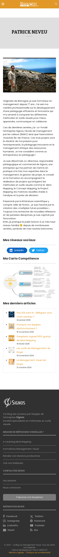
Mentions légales (16, 552)
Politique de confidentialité (38, 552)
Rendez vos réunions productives (21, 455)
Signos (20, 417)
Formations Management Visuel (21, 448)
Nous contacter (12, 487)
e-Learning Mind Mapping (17, 441)
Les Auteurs (9, 480)
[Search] (55, 4)
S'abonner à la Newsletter (29, 497)
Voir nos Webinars (13, 463)
